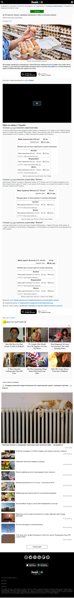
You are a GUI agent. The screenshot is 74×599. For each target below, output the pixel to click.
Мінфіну (31, 80)
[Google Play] (43, 565)
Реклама (3, 580)
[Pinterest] (48, 557)
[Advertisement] (37, 244)
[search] (2, 2)
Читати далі (37, 547)
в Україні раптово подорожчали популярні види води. (35, 303)
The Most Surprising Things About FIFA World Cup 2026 (37, 371)
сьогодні (10, 66)
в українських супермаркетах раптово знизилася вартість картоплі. (40, 306)
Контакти (4, 586)
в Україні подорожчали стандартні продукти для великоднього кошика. (35, 300)
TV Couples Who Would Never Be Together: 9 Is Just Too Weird (37, 346)
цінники (49, 64)
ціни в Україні (10, 318)
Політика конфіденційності (9, 577)
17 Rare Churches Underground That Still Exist (14, 371)
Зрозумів (37, 11)
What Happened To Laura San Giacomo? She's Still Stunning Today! (60, 346)
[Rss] (26, 557)
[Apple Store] (31, 565)
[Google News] (39, 557)
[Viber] (35, 557)
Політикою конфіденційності (54, 6)
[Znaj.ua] (37, 2)
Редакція (3, 583)
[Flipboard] (43, 557)
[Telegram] (30, 557)
